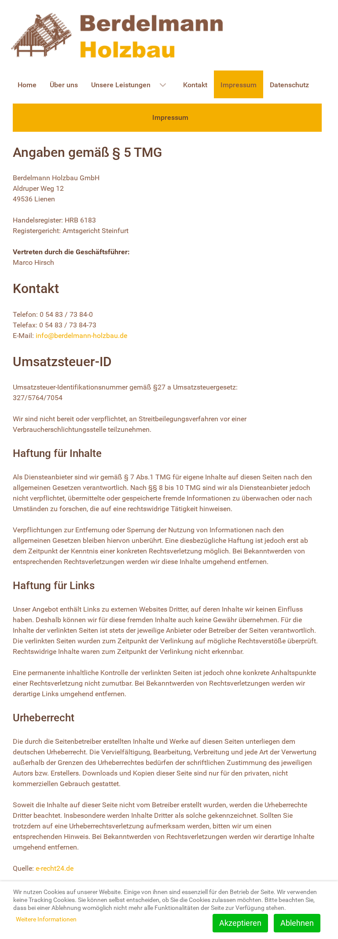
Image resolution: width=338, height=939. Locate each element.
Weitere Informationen (46, 919)
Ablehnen (297, 923)
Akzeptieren (240, 923)
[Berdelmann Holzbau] (118, 34)
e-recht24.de (54, 868)
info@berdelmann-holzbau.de (81, 335)
